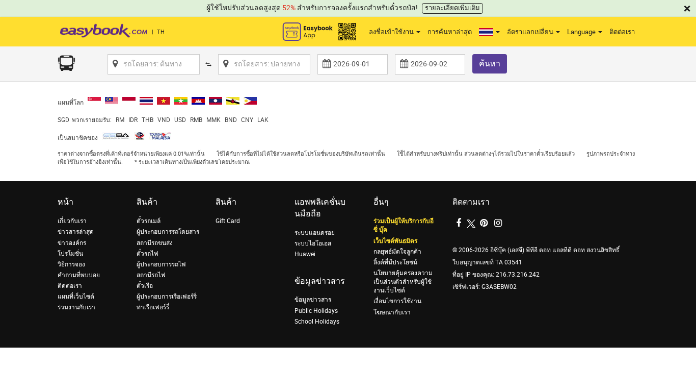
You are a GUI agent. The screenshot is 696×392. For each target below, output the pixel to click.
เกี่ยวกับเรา (72, 221)
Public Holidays (316, 310)
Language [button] (582, 32)
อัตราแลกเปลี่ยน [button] (531, 32)
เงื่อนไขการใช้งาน (397, 301)
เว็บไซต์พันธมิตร (395, 240)
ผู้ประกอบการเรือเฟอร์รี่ (167, 296)
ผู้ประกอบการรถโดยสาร (168, 231)
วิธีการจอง (71, 264)
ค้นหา (489, 63)
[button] (489, 32)
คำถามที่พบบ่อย (79, 275)
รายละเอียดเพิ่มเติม (452, 8)
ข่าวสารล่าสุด (76, 231)
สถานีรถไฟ (151, 275)
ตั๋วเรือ (145, 285)
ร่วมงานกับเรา (76, 307)
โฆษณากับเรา (392, 312)
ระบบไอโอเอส (313, 243)
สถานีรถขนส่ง (155, 243)
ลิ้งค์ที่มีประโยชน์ (395, 262)
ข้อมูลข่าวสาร (313, 299)
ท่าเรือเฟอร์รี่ (153, 307)
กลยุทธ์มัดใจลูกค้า (397, 251)
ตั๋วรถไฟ (147, 253)
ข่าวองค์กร (72, 243)
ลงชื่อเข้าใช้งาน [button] (392, 32)
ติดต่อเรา (622, 32)
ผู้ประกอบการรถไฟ (161, 264)
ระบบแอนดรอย (315, 232)
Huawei (305, 254)
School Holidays (317, 321)
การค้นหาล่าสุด (449, 32)
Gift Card (228, 221)
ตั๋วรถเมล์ (148, 221)
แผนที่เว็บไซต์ (76, 296)
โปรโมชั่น (70, 253)
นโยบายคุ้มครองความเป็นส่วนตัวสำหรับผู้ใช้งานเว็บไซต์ (403, 282)
